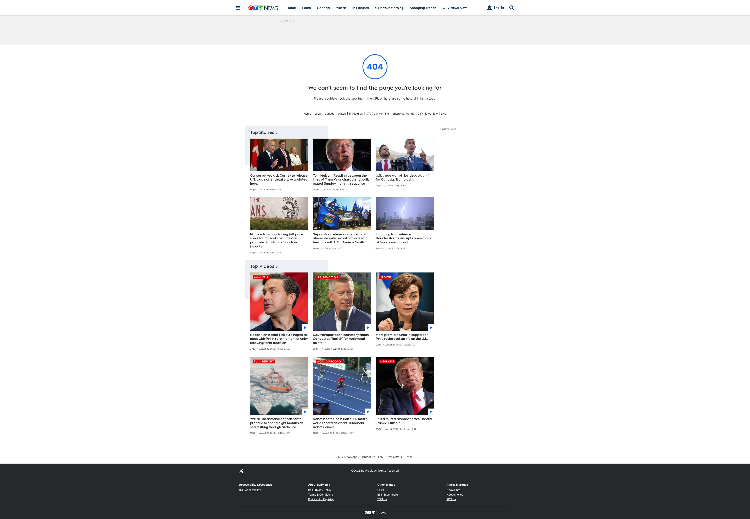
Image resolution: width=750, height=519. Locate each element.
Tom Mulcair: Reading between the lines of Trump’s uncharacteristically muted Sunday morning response (341, 180)
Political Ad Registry (321, 499)
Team (408, 456)
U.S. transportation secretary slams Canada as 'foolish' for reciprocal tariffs (341, 339)
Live (443, 113)
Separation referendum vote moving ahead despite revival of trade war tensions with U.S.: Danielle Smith (341, 238)
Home (291, 8)
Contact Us (368, 456)
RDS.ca (451, 499)
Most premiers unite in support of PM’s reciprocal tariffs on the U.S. (402, 337)
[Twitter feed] (241, 470)
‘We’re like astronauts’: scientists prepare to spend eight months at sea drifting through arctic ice (276, 423)
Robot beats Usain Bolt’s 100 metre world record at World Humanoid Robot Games (340, 423)
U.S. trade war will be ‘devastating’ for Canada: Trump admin (402, 178)
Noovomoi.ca (454, 494)
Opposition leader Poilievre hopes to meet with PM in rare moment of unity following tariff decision (279, 339)
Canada (323, 8)
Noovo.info (453, 489)
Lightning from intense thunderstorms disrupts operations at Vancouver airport (403, 238)
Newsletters (394, 456)
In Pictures (360, 8)
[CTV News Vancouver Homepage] (263, 7)
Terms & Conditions (320, 494)
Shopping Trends (423, 8)
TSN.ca (382, 499)
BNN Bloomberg (387, 494)
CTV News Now (455, 8)
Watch (341, 8)
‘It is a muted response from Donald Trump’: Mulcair (404, 421)
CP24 (380, 489)
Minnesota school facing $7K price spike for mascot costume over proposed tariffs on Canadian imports (276, 240)
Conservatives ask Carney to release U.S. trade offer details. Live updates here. (279, 180)
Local (306, 8)
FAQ (380, 456)
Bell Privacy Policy (319, 489)
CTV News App (348, 456)
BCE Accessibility (250, 489)
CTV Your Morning (389, 8)
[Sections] (238, 8)
